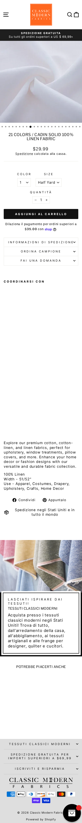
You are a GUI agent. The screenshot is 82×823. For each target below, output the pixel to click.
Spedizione (24, 153)
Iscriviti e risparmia (40, 768)
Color (24, 174)
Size (49, 174)
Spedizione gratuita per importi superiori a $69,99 (40, 756)
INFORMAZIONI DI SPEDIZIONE (41, 242)
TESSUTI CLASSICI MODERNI (40, 744)
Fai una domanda (41, 260)
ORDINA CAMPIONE (41, 251)
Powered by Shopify (41, 819)
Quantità (41, 192)
